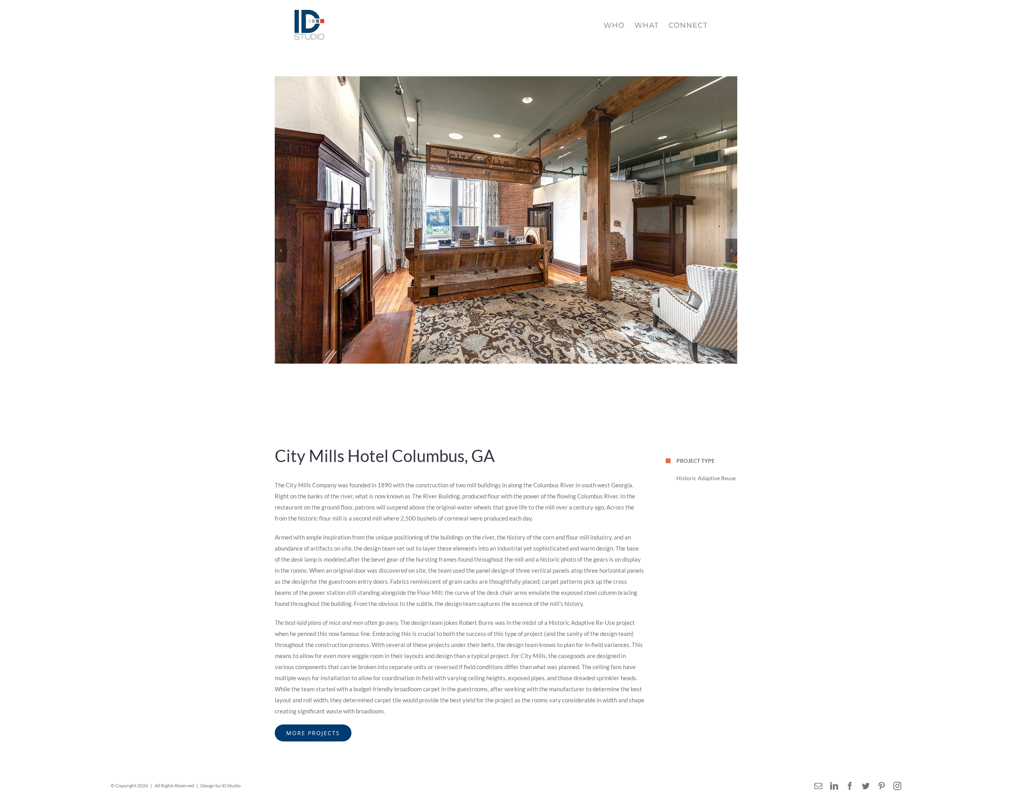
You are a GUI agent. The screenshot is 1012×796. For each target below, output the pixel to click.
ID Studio (231, 785)
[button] (281, 250)
